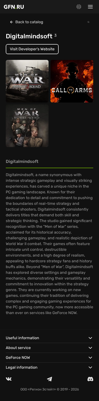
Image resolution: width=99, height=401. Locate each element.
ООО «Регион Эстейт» (38, 389)
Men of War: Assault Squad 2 (25, 87)
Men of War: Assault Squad (25, 131)
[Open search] (88, 22)
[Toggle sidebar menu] (90, 6)
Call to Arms (64, 89)
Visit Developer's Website (32, 49)
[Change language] (79, 6)
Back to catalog (29, 22)
